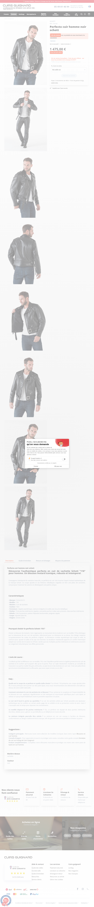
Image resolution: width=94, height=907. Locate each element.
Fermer (36, 466)
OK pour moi (58, 466)
